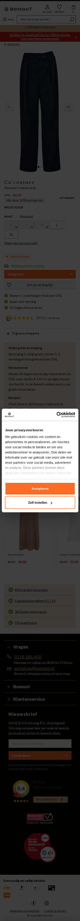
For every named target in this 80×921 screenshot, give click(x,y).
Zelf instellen (37, 502)
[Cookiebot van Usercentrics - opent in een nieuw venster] (57, 414)
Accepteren (40, 488)
